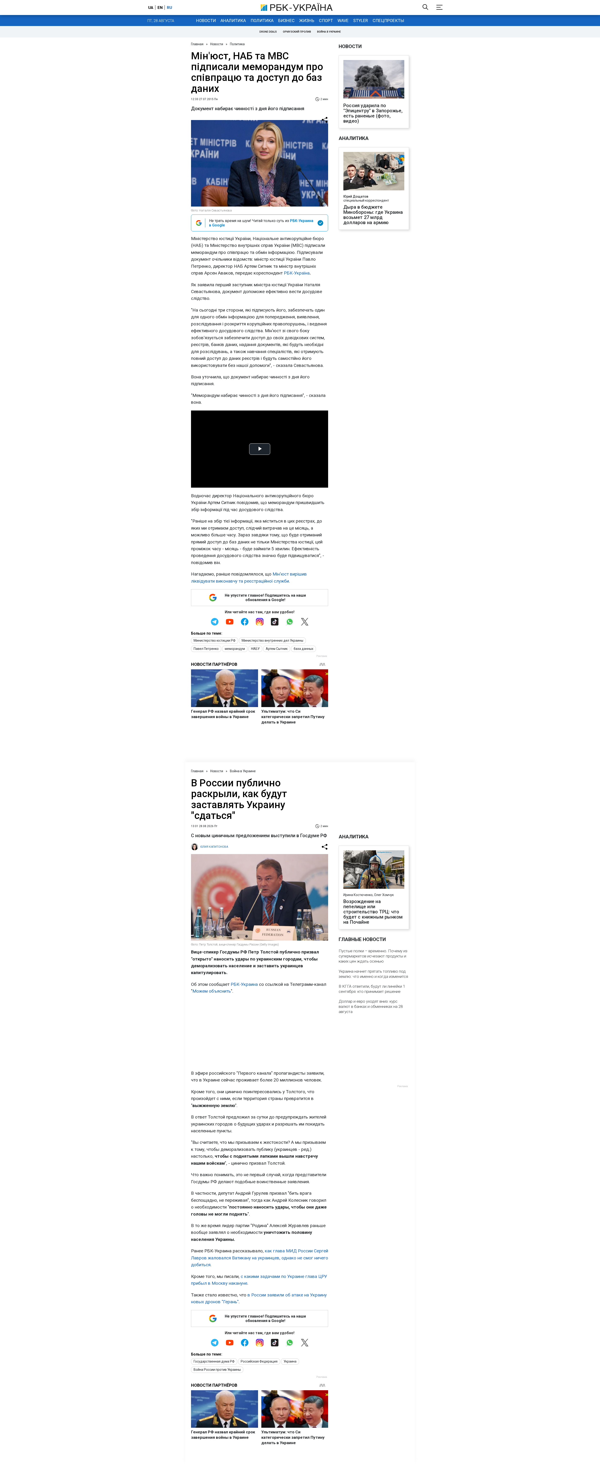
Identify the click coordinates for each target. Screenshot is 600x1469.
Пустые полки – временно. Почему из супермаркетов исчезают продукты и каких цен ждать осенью (373, 956)
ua (150, 7)
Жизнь (306, 20)
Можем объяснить (211, 991)
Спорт (326, 20)
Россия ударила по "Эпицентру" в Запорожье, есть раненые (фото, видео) (372, 113)
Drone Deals (268, 31)
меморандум (235, 649)
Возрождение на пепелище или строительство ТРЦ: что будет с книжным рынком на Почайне (373, 912)
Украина (290, 1361)
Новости (206, 20)
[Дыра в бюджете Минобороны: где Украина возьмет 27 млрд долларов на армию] (373, 171)
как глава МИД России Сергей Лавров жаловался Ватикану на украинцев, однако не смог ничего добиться (259, 1257)
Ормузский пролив (297, 31)
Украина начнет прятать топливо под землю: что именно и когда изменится (373, 974)
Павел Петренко (206, 649)
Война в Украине (329, 31)
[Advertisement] (259, 1032)
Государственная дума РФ (214, 1361)
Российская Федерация (259, 1361)
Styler (360, 20)
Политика (262, 20)
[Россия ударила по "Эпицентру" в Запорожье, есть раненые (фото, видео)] (373, 79)
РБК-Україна (297, 273)
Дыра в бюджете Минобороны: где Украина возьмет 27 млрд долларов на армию (373, 214)
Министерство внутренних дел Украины (272, 640)
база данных (303, 649)
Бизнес (286, 20)
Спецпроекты (388, 20)
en (160, 7)
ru (169, 7)
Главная (197, 44)
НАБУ (255, 649)
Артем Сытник (277, 649)
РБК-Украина (244, 984)
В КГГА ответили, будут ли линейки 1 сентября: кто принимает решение (372, 989)
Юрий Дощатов (355, 196)
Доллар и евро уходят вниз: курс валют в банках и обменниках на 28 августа (371, 1006)
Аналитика (233, 20)
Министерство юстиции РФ (215, 640)
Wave (343, 20)
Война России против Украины (217, 1369)
